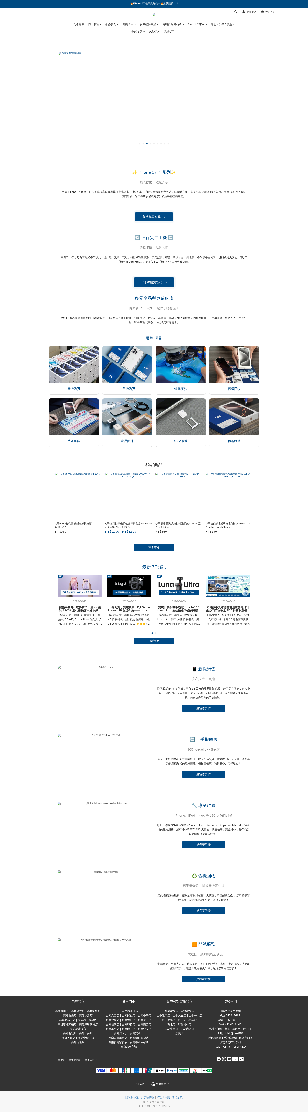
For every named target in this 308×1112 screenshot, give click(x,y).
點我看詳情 (203, 708)
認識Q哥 (169, 31)
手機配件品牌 (148, 24)
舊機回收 (234, 389)
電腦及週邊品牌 (172, 24)
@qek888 (237, 1033)
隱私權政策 (214, 1037)
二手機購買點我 (154, 282)
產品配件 (127, 441)
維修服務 (110, 24)
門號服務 (73, 441)
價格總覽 (234, 441)
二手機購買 (127, 389)
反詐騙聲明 (230, 1037)
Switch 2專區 (196, 24)
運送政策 (177, 1097)
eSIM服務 (181, 441)
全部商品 (136, 31)
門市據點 (78, 24)
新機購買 (128, 24)
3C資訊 (153, 31)
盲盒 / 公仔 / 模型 (221, 24)
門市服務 (93, 24)
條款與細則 (245, 1037)
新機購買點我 (154, 216)
